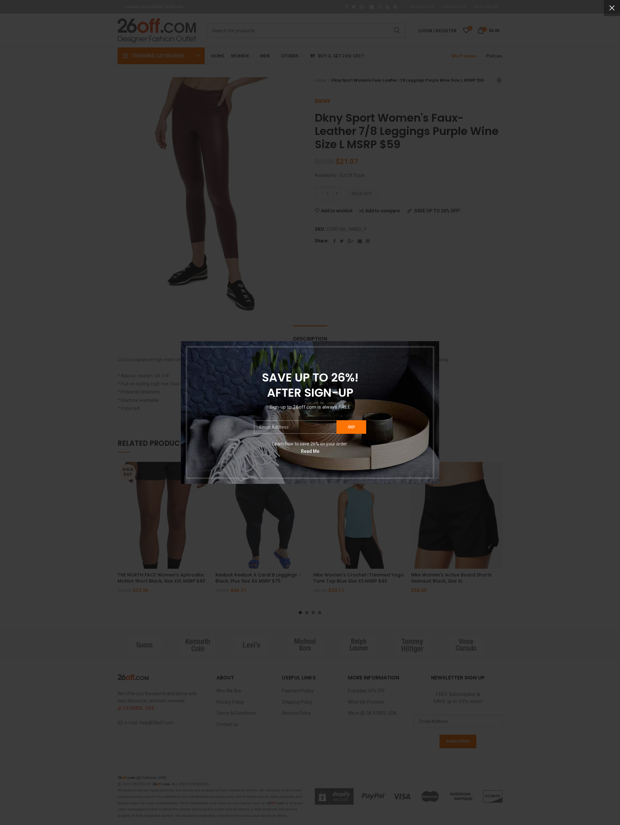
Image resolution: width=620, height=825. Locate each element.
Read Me (310, 451)
